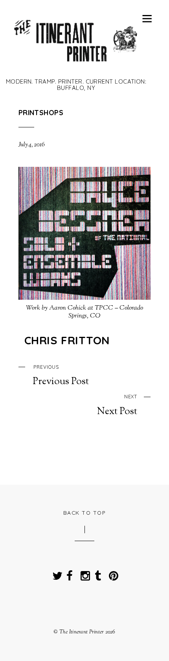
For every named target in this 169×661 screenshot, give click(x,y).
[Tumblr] (97, 573)
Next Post (117, 405)
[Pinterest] (112, 573)
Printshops (40, 112)
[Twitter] (55, 573)
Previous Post (61, 376)
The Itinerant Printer (81, 632)
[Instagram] (83, 573)
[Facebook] (69, 573)
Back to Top (84, 512)
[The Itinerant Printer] (76, 65)
